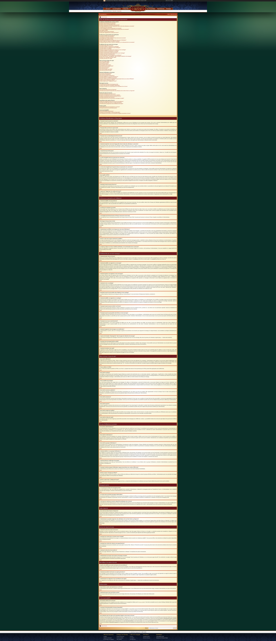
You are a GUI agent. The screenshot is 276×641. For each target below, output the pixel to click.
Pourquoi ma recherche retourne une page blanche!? (110, 96)
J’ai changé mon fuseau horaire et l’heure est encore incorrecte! (113, 37)
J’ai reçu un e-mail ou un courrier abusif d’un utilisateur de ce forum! (113, 86)
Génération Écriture (146, 636)
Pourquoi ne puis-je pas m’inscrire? (107, 31)
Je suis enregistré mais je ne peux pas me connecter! (110, 28)
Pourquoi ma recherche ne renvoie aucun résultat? (110, 95)
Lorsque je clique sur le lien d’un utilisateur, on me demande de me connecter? (117, 42)
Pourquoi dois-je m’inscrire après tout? (108, 23)
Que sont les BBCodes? (104, 61)
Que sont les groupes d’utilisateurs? (107, 75)
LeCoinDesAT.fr (133, 639)
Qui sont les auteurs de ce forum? (106, 111)
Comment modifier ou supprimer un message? (109, 46)
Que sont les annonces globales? (106, 65)
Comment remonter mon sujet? (106, 58)
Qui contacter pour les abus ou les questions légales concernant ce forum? (115, 113)
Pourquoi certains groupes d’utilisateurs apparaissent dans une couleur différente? (117, 78)
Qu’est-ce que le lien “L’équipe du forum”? (108, 81)
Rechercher (174, 14)
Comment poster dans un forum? (106, 45)
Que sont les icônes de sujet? (106, 70)
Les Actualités (116, 9)
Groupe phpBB (142, 602)
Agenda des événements (107, 637)
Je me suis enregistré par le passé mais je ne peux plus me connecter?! (114, 29)
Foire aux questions (120, 637)
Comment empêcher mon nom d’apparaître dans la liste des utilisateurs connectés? (117, 26)
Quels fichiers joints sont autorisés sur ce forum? (110, 106)
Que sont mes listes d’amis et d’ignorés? (108, 89)
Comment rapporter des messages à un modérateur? (111, 55)
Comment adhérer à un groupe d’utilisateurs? (109, 76)
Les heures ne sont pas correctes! (107, 36)
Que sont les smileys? (104, 63)
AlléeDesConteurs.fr (108, 634)
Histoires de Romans (146, 637)
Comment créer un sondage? (106, 48)
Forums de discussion (120, 636)
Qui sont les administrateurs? (106, 73)
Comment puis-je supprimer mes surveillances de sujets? (111, 103)
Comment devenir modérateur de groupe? (108, 77)
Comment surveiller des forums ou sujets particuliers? (111, 102)
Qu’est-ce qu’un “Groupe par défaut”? (107, 79)
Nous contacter (119, 639)
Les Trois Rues (151, 9)
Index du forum (104, 17)
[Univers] (131, 636)
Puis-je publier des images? (105, 64)
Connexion (119, 11)
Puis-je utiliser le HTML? (104, 62)
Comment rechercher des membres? (107, 97)
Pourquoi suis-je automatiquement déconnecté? (109, 25)
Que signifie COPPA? (104, 30)
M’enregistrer (102, 14)
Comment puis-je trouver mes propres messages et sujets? (112, 98)
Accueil (108, 9)
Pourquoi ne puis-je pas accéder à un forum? (109, 51)
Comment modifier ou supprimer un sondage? (109, 50)
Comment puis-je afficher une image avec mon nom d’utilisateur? (113, 40)
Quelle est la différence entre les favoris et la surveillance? (111, 101)
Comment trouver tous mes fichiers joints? (108, 107)
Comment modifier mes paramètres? (107, 35)
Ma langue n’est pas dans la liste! (106, 39)
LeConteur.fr (132, 637)
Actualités (105, 636)
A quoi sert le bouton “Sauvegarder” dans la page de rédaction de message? (115, 56)
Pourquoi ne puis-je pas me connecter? (108, 22)
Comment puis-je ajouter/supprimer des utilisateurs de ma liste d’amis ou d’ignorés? (117, 90)
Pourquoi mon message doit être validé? (108, 57)
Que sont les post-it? (104, 68)
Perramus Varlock (165, 637)
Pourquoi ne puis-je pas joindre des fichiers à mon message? (112, 53)
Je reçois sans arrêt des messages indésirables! (110, 85)
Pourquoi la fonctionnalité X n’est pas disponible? (110, 112)
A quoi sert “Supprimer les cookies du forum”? (109, 32)
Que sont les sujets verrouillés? (106, 69)
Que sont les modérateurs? (105, 74)
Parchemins (160, 9)
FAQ (168, 14)
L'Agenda (125, 9)
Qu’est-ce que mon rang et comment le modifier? (110, 41)
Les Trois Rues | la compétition (108, 639)
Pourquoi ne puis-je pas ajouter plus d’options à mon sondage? (113, 49)
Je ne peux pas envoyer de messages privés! (109, 84)
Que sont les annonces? (105, 67)
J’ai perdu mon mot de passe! (106, 27)
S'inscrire (114, 11)
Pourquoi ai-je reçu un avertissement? (107, 54)
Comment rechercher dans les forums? (108, 93)
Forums (168, 9)
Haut (101, 125)
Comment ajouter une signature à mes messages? (110, 47)
